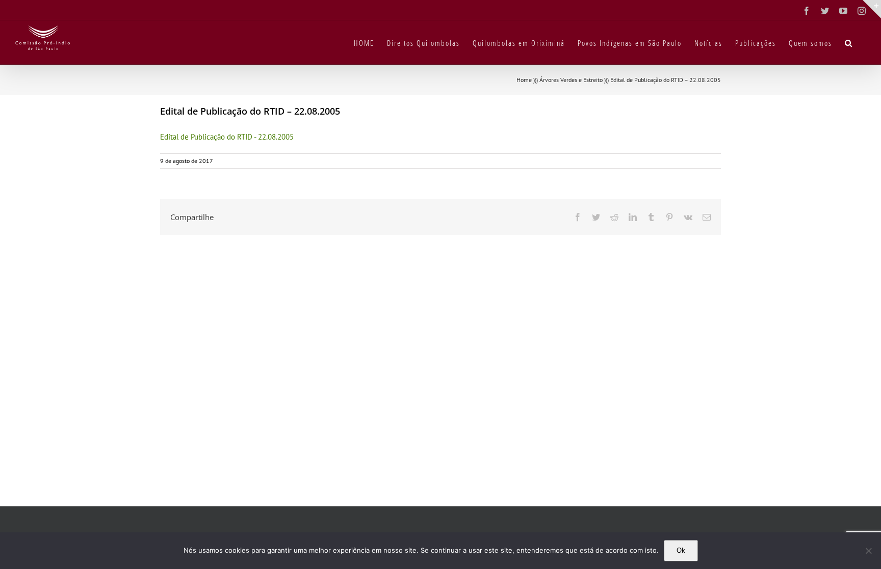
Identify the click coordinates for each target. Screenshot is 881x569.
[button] (849, 42)
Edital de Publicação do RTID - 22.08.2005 (227, 137)
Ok (681, 550)
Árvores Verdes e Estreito (571, 80)
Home (524, 80)
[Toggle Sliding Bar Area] (872, 9)
